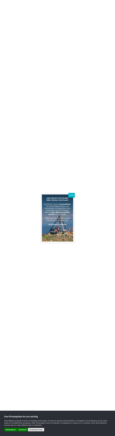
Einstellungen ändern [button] (36, 429)
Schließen (71, 195)
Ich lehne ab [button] (22, 429)
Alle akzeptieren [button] (11, 429)
